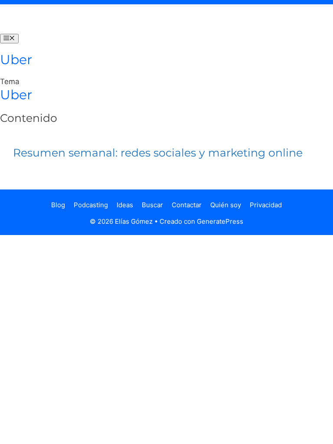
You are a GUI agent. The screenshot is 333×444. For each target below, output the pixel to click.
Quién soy (225, 205)
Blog (58, 205)
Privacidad (266, 205)
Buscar (152, 205)
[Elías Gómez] (17, 19)
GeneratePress (220, 221)
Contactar (187, 205)
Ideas (125, 205)
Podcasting (91, 205)
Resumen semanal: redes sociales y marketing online (158, 152)
